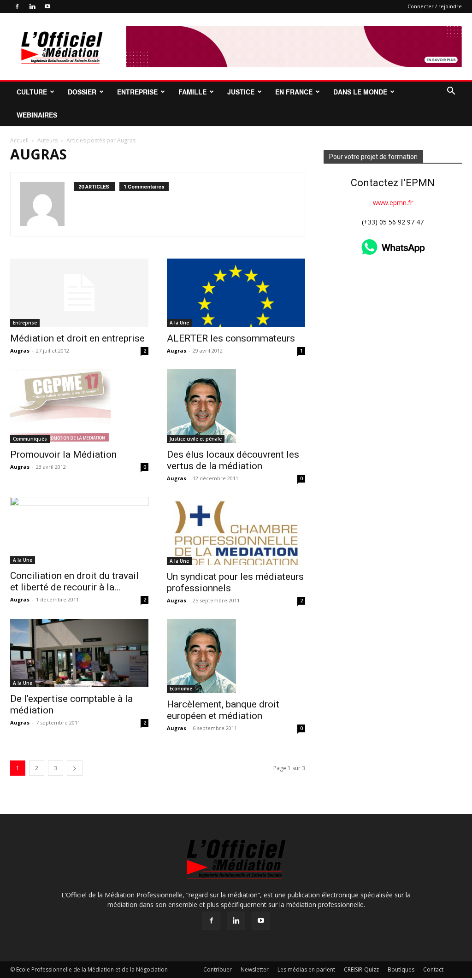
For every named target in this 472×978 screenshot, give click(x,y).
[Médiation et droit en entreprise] (79, 293)
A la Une (179, 322)
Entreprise (137, 91)
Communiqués (30, 439)
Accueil (19, 140)
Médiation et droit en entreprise (77, 338)
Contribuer (217, 969)
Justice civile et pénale (196, 439)
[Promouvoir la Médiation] (79, 406)
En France (294, 91)
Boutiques (401, 969)
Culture (32, 91)
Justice (240, 91)
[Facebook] (17, 6)
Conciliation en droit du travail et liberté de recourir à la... (74, 581)
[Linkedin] (32, 6)
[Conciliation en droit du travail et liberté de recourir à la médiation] (79, 530)
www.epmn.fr (393, 202)
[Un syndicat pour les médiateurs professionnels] (236, 531)
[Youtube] (47, 6)
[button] (451, 92)
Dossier (82, 91)
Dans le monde (360, 91)
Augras (20, 350)
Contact (433, 969)
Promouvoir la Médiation (63, 454)
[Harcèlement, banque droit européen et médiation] (236, 656)
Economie (181, 688)
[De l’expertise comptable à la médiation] (79, 653)
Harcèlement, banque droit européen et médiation (223, 710)
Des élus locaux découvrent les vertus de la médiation (233, 460)
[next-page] (75, 768)
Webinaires (37, 114)
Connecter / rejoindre (434, 6)
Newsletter (255, 969)
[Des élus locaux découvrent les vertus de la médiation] (236, 406)
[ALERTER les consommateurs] (236, 293)
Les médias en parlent (306, 969)
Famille (192, 91)
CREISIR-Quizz (361, 969)
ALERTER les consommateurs (231, 338)
